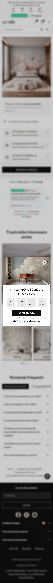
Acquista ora (26, 313)
